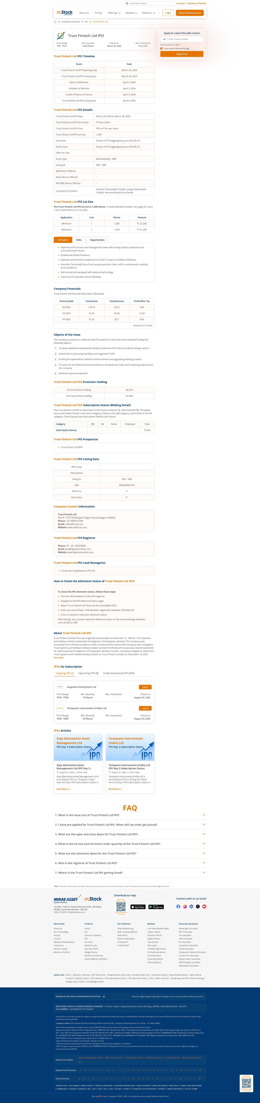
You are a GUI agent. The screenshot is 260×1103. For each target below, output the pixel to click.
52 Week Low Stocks (156, 952)
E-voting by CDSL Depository (143, 1089)
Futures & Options (92, 935)
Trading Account (81, 978)
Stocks (87, 928)
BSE (88, 1089)
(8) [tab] (88, 673)
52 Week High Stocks (156, 948)
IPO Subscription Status (115, 978)
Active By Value (154, 955)
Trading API (122, 942)
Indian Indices (153, 932)
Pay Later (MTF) (91, 948)
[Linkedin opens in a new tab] (191, 907)
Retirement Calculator (189, 965)
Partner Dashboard (126, 938)
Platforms (147, 12)
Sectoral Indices (154, 935)
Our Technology (61, 932)
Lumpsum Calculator (188, 945)
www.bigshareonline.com (80, 552)
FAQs (68, 975)
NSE (94, 1089)
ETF (86, 938)
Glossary (76, 975)
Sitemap (86, 975)
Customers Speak (159, 975)
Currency (88, 942)
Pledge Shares (90, 952)
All (80, 1062)
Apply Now (182, 53)
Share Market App (125, 928)
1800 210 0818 (60, 912)
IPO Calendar (97, 978)
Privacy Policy (87, 1085)
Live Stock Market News (158, 928)
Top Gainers (152, 942)
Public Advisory (143, 1085)
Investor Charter (160, 1085)
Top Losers (152, 945)
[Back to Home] (55, 21)
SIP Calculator (185, 935)
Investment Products (70, 21)
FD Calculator (185, 942)
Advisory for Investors (124, 1085)
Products (88, 923)
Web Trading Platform (127, 932)
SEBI (99, 1089)
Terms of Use (61, 1085)
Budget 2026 (71, 981)
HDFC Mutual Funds (114, 1057)
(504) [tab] (118, 673)
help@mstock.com (76, 912)
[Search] (127, 3)
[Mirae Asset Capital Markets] (67, 898)
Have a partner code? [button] (170, 45)
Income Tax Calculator (189, 955)
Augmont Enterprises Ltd (81, 687)
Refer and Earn (162, 978)
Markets (151, 923)
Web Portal (122, 935)
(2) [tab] (65, 673)
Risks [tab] (79, 239)
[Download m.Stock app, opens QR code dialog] (246, 1083)
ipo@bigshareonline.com (78, 549)
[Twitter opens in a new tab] (198, 907)
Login (168, 12)
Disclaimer (74, 1085)
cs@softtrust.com (74, 524)
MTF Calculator (185, 932)
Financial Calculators (188, 923)
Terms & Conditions (103, 1085)
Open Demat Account (190, 12)
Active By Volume (155, 959)
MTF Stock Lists (98, 975)
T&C (187, 48)
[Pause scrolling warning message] (104, 996)
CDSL (111, 1089)
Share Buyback (154, 962)
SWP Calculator (186, 938)
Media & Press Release (64, 942)
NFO (151, 978)
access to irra (191, 1089)
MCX (105, 1089)
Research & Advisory (93, 955)
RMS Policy (174, 1085)
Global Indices (153, 938)
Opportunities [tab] (97, 239)
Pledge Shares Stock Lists (119, 975)
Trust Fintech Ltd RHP (72, 447)
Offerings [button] (113, 12)
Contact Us (59, 945)
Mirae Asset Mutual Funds (91, 1057)
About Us (84, 12)
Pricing (98, 12)
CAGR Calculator (186, 948)
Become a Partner (197, 3)
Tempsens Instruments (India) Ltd (86, 708)
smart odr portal (175, 1089)
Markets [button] (130, 12)
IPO (86, 21)
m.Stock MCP (123, 945)
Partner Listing (60, 948)
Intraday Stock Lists (140, 975)
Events (82, 981)
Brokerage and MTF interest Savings (187, 978)
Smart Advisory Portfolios (95, 959)
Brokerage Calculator (188, 928)
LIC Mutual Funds (172, 1057)
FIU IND (118, 1089)
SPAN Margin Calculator (190, 962)
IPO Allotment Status (138, 978)
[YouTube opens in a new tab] (204, 907)
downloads (62, 1089)
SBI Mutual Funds (153, 1057)
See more (59, 657)
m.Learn (180, 3)
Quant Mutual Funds (191, 1057)
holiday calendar (77, 1089)
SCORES (126, 1089)
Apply (145, 687)
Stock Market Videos (178, 975)
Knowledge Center (95, 981)
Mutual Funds (90, 945)
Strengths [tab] (63, 239)
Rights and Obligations (191, 1085)
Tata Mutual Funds (134, 1057)
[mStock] (92, 898)
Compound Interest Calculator (192, 952)
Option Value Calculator (189, 959)
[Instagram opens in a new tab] (185, 906)
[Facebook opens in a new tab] (178, 907)
